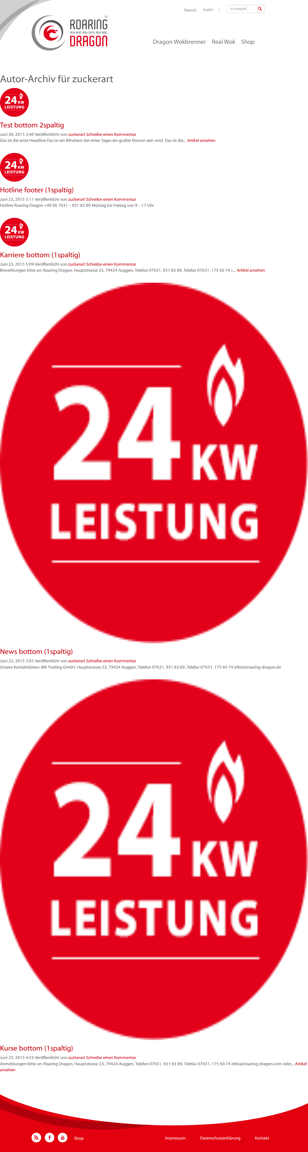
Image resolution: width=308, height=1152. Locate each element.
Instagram (36, 1137)
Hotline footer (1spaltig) (37, 190)
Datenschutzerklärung (220, 1138)
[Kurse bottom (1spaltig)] (154, 859)
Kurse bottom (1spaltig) (36, 1048)
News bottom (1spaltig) (36, 652)
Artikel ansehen (201, 141)
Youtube (62, 1137)
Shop (248, 42)
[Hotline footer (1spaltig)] (154, 167)
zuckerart (76, 135)
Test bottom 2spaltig (32, 125)
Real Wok (223, 42)
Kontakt (262, 1138)
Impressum (175, 1138)
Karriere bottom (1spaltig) (40, 255)
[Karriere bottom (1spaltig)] (154, 232)
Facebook (49, 1137)
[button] (260, 9)
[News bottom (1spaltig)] (154, 463)
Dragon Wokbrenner (179, 42)
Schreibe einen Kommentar (111, 135)
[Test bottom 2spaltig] (154, 102)
